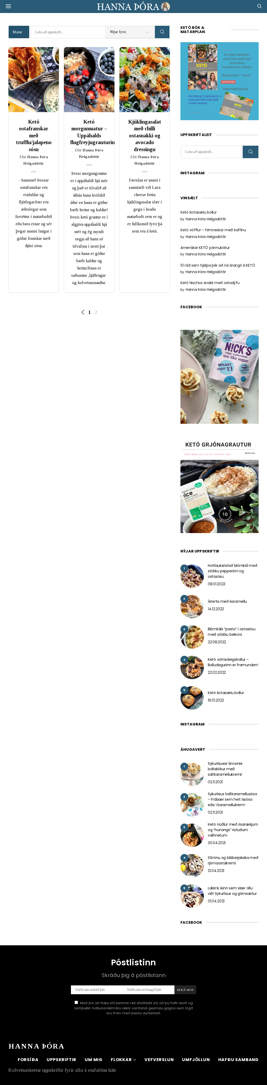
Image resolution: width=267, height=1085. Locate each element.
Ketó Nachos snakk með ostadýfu (210, 282)
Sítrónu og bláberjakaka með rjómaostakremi (233, 860)
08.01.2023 (216, 584)
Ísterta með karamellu (227, 601)
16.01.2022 (216, 700)
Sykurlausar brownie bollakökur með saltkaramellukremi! (225, 769)
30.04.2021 (217, 842)
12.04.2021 (216, 870)
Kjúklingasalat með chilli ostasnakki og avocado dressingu (144, 135)
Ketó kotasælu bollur (198, 212)
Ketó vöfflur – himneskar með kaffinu (213, 230)
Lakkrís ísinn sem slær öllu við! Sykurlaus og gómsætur (232, 890)
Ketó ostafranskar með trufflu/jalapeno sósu (34, 135)
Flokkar (121, 1060)
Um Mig (93, 1060)
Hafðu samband (238, 1060)
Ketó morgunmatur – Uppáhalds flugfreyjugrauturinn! (89, 132)
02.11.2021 (215, 782)
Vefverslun (159, 1060)
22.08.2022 (217, 642)
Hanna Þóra (36, 1046)
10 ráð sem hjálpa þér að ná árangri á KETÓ (217, 265)
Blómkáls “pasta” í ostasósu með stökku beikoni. (231, 631)
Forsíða (28, 1060)
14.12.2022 (216, 609)
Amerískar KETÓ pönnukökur (205, 247)
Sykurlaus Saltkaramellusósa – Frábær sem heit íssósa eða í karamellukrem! (232, 799)
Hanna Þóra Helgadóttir (206, 219)
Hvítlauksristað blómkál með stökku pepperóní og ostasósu (232, 571)
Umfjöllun (196, 1060)
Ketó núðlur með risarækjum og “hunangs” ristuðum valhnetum (233, 830)
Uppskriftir (61, 1060)
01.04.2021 (216, 901)
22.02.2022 (217, 672)
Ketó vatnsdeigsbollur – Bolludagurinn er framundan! (233, 662)
